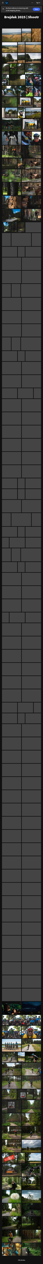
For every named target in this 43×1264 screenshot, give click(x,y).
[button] (3, 9)
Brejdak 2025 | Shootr (21, 17)
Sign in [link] (38, 3)
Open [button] (36, 9)
